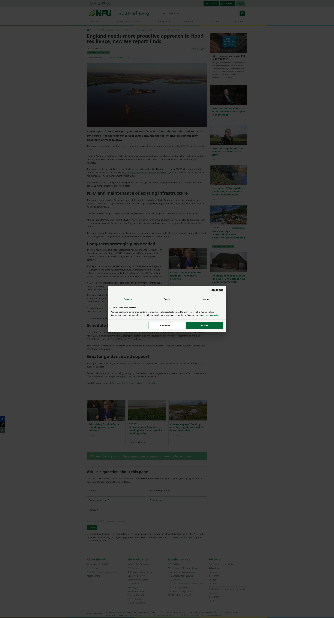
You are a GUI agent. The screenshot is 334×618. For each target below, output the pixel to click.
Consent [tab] (128, 299)
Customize (165, 325)
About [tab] (206, 299)
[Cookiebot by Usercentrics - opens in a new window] (211, 291)
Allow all (204, 325)
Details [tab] (167, 299)
